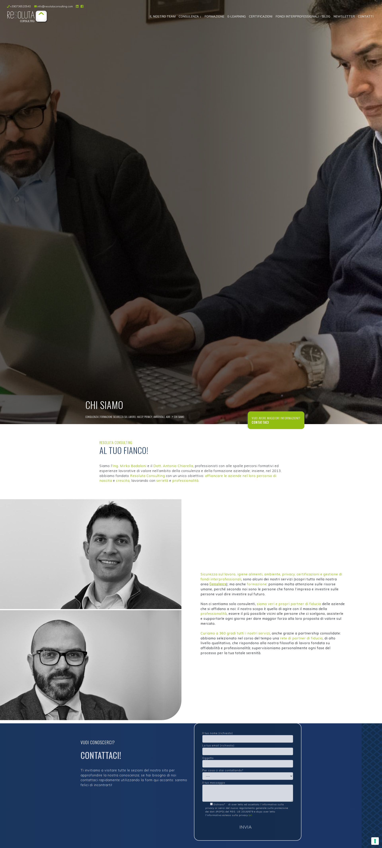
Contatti (365, 16)
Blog (326, 16)
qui (250, 811)
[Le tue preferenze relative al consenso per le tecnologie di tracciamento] (375, 841)
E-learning (236, 16)
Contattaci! (101, 752)
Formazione (214, 16)
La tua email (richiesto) (218, 741)
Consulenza (189, 16)
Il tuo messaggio (213, 779)
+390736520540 (20, 6)
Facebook (82, 6)
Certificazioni (260, 16)
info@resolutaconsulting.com (55, 6)
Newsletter (344, 16)
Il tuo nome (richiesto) (217, 729)
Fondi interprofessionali (297, 16)
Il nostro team (162, 16)
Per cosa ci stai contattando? (222, 766)
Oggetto (208, 754)
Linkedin (77, 6)
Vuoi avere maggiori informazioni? (276, 418)
